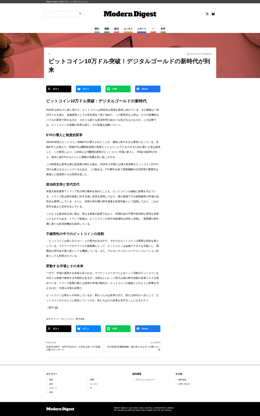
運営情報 (182, 380)
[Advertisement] (189, 112)
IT (91, 388)
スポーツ (53, 388)
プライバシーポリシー (145, 380)
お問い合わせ (184, 384)
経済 (51, 384)
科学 (51, 392)
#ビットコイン (67, 319)
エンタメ (94, 384)
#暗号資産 (80, 319)
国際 (92, 380)
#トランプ (55, 319)
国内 (51, 380)
